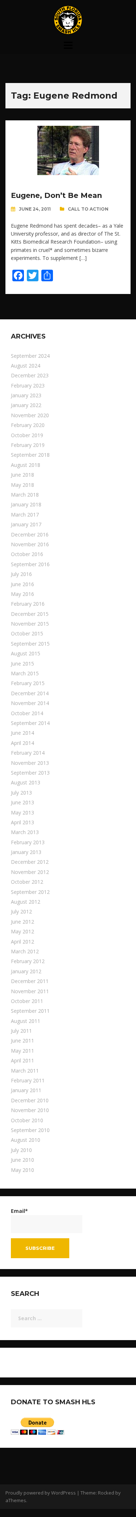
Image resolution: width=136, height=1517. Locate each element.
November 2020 (30, 415)
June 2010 (22, 1159)
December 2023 (30, 375)
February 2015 (28, 683)
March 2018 (25, 494)
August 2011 (25, 1020)
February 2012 (28, 961)
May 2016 (22, 593)
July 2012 (21, 911)
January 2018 (26, 504)
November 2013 (30, 762)
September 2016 (30, 564)
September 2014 (30, 723)
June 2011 (22, 1040)
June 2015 (22, 663)
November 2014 (30, 703)
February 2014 (28, 752)
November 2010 (30, 1110)
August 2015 (25, 653)
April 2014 (22, 742)
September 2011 (30, 1010)
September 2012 (30, 891)
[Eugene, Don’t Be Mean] (68, 149)
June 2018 (22, 474)
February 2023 (28, 385)
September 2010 (30, 1130)
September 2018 (30, 454)
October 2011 (27, 1001)
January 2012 (26, 971)
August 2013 (25, 782)
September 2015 (30, 643)
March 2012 (25, 951)
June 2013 (22, 802)
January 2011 (26, 1090)
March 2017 (25, 514)
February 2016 (28, 603)
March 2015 (25, 673)
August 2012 (25, 901)
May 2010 (22, 1169)
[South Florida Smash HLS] (68, 19)
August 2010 (25, 1139)
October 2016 (27, 554)
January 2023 (26, 395)
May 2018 (22, 484)
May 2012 (22, 931)
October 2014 (27, 713)
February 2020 (28, 425)
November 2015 (30, 623)
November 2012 (30, 872)
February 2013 (28, 842)
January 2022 (26, 405)
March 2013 (25, 832)
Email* (19, 1210)
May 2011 (22, 1050)
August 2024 (25, 365)
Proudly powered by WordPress (40, 1492)
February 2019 (28, 445)
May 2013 (22, 812)
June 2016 (22, 584)
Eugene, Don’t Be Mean (56, 195)
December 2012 (30, 861)
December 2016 (30, 534)
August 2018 (25, 464)
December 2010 (30, 1100)
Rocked (106, 1492)
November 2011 (30, 991)
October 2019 (27, 435)
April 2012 (22, 941)
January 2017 (26, 524)
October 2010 (27, 1120)
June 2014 (22, 732)
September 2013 (30, 772)
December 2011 (30, 981)
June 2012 (22, 921)
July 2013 (21, 792)
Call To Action (88, 209)
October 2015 (27, 633)
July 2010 (21, 1150)
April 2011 (22, 1060)
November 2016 (30, 544)
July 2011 (21, 1030)
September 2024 (30, 355)
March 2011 (25, 1070)
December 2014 (30, 693)
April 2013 (22, 822)
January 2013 (26, 852)
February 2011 (28, 1080)
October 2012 (27, 881)
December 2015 (30, 613)
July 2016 (21, 574)
